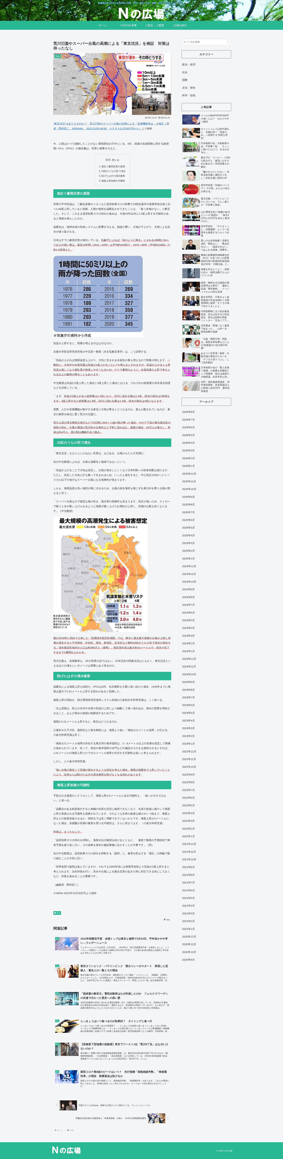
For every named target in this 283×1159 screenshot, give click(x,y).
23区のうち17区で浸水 (113, 171)
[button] (228, 42)
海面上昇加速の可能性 (113, 180)
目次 (108, 159)
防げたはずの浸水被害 (113, 176)
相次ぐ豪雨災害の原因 (113, 166)
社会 (58, 913)
